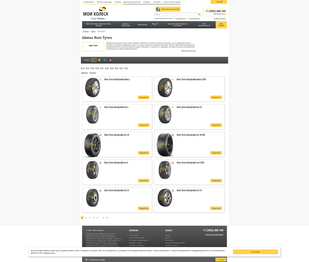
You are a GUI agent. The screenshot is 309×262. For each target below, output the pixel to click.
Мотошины (169, 240)
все (93, 60)
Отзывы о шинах (135, 243)
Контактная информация (214, 234)
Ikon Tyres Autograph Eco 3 (116, 106)
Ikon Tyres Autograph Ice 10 (116, 134)
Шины (167, 235)
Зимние (84, 73)
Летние (92, 73)
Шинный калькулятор (132, 2)
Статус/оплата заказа (172, 2)
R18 (107, 68)
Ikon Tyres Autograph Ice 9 (116, 162)
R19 (111, 68)
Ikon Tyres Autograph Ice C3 (116, 190)
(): (220, 1)
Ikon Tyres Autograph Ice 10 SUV (191, 134)
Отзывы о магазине (136, 245)
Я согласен (255, 252)
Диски (167, 238)
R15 (92, 68)
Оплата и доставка (104, 2)
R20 (116, 68)
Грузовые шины (171, 245)
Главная (86, 31)
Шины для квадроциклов (175, 243)
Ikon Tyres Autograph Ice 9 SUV (190, 162)
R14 (87, 68)
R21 (121, 68)
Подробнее (143, 97)
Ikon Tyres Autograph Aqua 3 (117, 79)
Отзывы (146, 2)
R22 (126, 68)
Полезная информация (138, 240)
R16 (97, 68)
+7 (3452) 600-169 (215, 11)
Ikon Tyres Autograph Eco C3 (189, 106)
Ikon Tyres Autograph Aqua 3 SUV (191, 79)
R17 (102, 68)
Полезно (118, 2)
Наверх (222, 260)
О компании (88, 2)
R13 (82, 68)
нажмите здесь (49, 253)
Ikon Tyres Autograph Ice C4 (189, 190)
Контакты (157, 2)
